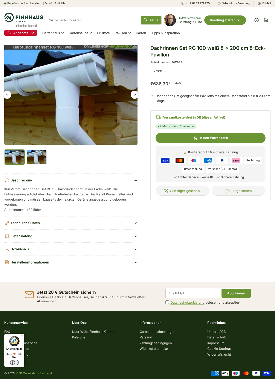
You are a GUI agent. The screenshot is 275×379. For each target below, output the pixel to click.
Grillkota (103, 33)
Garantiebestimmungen (157, 332)
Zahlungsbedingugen (156, 343)
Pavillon (121, 33)
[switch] (14, 362)
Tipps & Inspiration (165, 33)
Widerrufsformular (154, 349)
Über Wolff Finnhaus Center (93, 332)
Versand (146, 337)
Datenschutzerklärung (188, 302)
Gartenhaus (51, 33)
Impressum (215, 343)
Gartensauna (78, 33)
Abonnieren (236, 293)
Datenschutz (217, 337)
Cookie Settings (219, 349)
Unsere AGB (216, 332)
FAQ (7, 332)
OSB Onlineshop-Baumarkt (34, 373)
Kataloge (78, 337)
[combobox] (104, 20)
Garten (141, 33)
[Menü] (21, 336)
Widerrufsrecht (219, 354)
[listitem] (197, 3)
